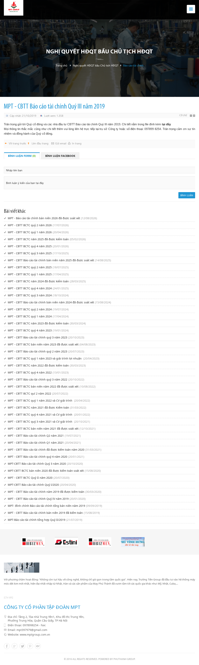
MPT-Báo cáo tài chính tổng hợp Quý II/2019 (45, 520)
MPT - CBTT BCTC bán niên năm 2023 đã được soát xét (51, 344)
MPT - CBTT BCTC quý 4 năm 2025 (38, 246)
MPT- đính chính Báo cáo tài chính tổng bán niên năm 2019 (55, 506)
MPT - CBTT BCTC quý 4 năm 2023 (38, 330)
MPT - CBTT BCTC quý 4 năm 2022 (38, 372)
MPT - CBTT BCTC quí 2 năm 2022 (38, 393)
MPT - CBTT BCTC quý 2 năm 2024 (38, 309)
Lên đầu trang (40, 143)
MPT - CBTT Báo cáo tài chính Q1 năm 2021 (44, 442)
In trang (76, 143)
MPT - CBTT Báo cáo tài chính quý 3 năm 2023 (46, 337)
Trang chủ (61, 65)
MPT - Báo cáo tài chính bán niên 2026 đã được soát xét (52, 218)
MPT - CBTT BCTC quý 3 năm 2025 (38, 253)
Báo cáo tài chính (133, 65)
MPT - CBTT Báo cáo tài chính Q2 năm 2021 (44, 435)
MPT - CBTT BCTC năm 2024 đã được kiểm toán (47, 281)
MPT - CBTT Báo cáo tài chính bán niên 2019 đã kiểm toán (54, 513)
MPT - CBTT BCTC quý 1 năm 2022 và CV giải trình (49, 400)
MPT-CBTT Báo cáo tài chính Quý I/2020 (42, 485)
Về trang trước (17, 143)
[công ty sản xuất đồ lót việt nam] (66, 542)
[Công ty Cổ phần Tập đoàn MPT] (13, 8)
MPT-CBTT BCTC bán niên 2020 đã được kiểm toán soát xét (54, 470)
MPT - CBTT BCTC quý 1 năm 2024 (38, 316)
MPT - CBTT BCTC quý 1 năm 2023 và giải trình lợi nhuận (53, 358)
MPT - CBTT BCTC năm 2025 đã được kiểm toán (47, 239)
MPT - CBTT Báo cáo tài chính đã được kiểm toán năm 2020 (54, 449)
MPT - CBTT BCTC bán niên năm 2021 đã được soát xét (51, 428)
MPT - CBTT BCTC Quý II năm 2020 (38, 478)
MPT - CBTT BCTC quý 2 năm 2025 (38, 267)
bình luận (186, 195)
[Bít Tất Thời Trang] (133, 542)
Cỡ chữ (183, 115)
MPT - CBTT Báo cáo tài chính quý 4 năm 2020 (46, 456)
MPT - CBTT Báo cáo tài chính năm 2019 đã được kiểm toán (54, 492)
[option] (33, 542)
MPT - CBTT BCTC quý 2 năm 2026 (38, 225)
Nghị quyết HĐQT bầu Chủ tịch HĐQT (95, 65)
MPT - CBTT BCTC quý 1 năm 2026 (38, 232)
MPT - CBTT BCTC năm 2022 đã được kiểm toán (47, 365)
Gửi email (60, 143)
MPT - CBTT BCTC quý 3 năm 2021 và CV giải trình (49, 421)
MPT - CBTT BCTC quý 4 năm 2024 (38, 288)
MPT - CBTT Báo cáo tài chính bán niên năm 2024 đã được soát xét (59, 302)
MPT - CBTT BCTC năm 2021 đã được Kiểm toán (47, 407)
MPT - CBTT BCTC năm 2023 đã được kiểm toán (47, 323)
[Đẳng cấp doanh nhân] (33, 542)
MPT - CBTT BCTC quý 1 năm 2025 (38, 274)
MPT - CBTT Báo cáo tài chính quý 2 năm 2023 (46, 351)
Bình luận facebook (60, 156)
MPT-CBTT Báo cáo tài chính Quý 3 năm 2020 (45, 463)
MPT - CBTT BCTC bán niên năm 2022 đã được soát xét (51, 386)
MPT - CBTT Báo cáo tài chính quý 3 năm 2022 (46, 379)
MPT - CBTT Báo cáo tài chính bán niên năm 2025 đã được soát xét (59, 260)
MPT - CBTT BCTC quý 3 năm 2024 (38, 295)
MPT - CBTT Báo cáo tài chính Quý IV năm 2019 (47, 499)
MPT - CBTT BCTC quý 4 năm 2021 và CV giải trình (49, 414)
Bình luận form (22, 156)
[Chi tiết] (8, 597)
